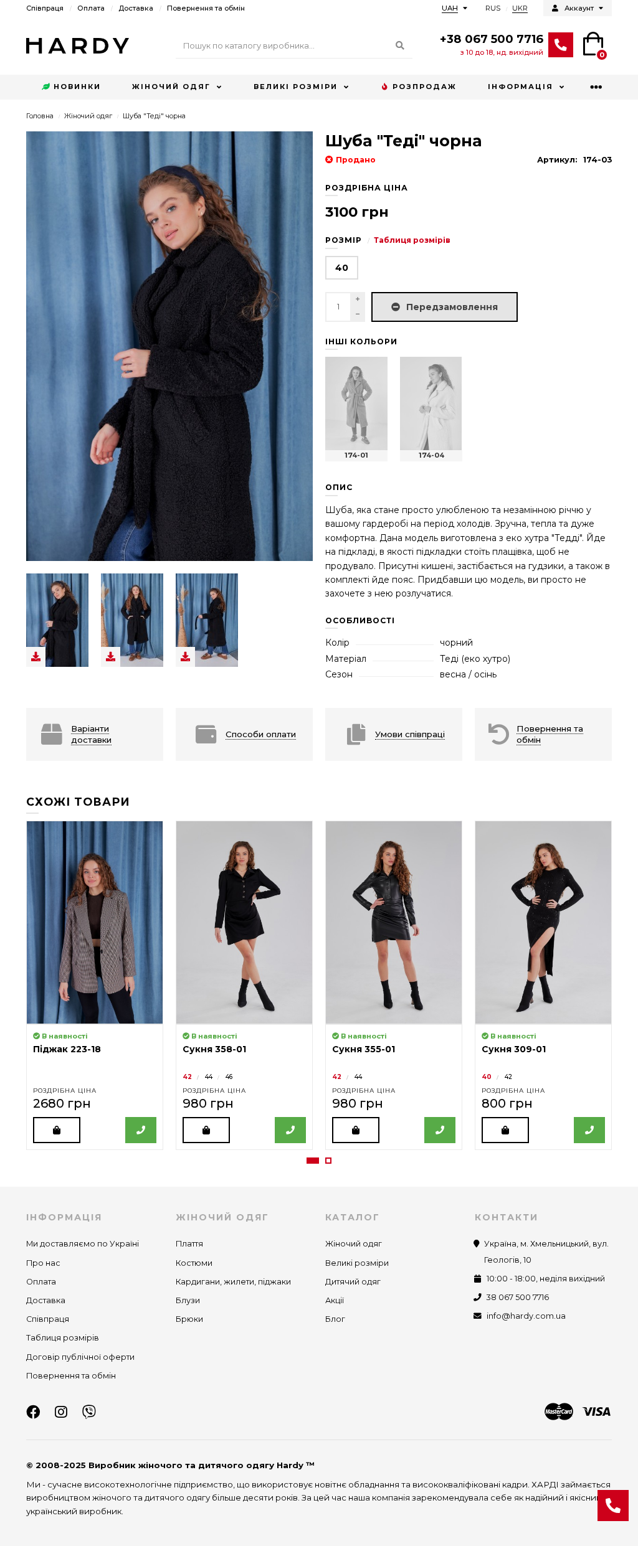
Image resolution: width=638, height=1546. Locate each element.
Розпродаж (425, 86)
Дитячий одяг (353, 1281)
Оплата (91, 8)
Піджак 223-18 (67, 1049)
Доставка (135, 8)
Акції (334, 1300)
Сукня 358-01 (214, 1049)
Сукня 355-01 (363, 1049)
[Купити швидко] (140, 1130)
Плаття (189, 1243)
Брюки (189, 1319)
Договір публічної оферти (80, 1357)
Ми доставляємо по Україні (82, 1243)
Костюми (194, 1263)
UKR (520, 8)
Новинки (77, 86)
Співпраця (45, 8)
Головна (40, 115)
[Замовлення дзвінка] (613, 1505)
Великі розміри (296, 86)
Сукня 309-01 (514, 1049)
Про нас (43, 1263)
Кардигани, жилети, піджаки (233, 1281)
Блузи (188, 1300)
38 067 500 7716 (518, 1297)
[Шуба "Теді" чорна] (57, 620)
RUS (492, 8)
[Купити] (56, 1130)
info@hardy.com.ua (526, 1316)
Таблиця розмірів (412, 240)
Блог (335, 1319)
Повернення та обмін (206, 8)
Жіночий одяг (171, 86)
